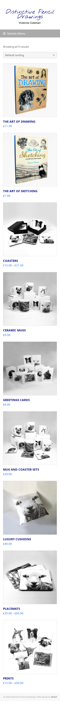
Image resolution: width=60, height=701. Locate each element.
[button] (14, 33)
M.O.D (54, 696)
